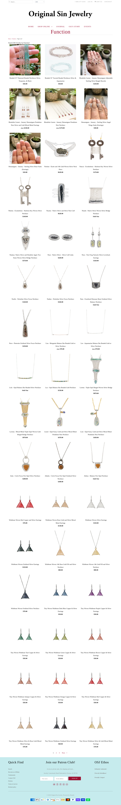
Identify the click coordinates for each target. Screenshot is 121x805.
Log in (90, 1)
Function (60, 32)
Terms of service (12, 784)
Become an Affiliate (13, 772)
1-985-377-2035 (80, 1)
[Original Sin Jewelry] (60, 14)
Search (10, 769)
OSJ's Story (74, 26)
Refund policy (12, 787)
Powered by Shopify (68, 795)
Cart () (99, 1)
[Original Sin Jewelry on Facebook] (57, 784)
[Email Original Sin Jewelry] (67, 784)
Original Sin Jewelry (56, 795)
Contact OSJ (11, 778)
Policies (10, 781)
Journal (60, 26)
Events (87, 26)
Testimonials (11, 775)
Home (31, 26)
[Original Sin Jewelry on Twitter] (54, 784)
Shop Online (44, 26)
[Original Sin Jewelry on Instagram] (64, 784)
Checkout (108, 1)
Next (63, 753)
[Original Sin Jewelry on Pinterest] (60, 784)
